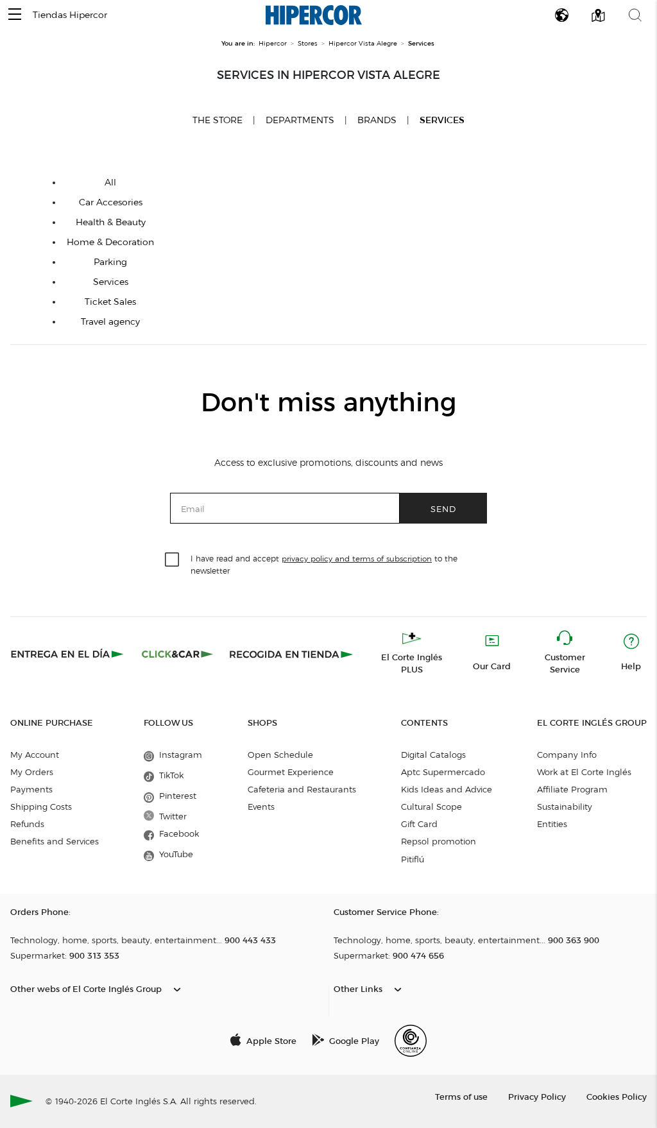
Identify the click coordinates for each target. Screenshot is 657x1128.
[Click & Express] (68, 654)
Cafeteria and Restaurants (302, 789)
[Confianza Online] (411, 1041)
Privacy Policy (537, 1096)
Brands (377, 120)
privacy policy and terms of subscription (357, 558)
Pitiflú (412, 859)
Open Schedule (280, 754)
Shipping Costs (41, 806)
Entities (552, 824)
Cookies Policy (616, 1096)
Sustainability (564, 806)
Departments (300, 120)
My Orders (31, 772)
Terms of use (461, 1096)
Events (261, 806)
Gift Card (419, 824)
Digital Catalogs (433, 754)
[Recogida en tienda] (291, 654)
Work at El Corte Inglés (584, 772)
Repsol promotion (438, 841)
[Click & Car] (177, 654)
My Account (34, 754)
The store (217, 120)
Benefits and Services (54, 841)
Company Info (567, 754)
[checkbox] (172, 560)
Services (442, 120)
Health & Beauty (111, 222)
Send (443, 508)
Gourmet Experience (291, 772)
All (110, 182)
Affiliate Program (572, 789)
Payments (31, 789)
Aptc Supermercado (443, 772)
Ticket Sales (110, 301)
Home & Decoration (110, 242)
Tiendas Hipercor (70, 15)
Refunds (27, 824)
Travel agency (110, 321)
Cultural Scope (431, 806)
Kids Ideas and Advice (446, 789)
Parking (110, 262)
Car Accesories (110, 202)
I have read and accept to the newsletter (324, 564)
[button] (14, 15)
